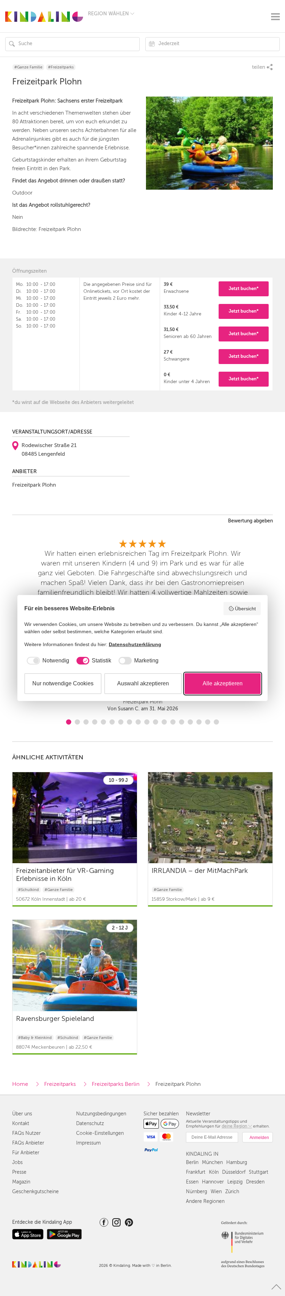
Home (20, 1084)
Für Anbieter (25, 1152)
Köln (214, 1172)
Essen (192, 1181)
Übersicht (245, 608)
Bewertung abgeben (250, 521)
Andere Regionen (205, 1201)
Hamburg (236, 1162)
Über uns (22, 1113)
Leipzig (235, 1181)
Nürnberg (196, 1191)
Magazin (21, 1181)
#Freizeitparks (61, 67)
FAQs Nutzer (26, 1133)
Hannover (213, 1181)
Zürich (232, 1191)
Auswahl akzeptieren (143, 683)
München (212, 1162)
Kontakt (20, 1123)
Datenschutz (90, 1123)
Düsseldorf (233, 1172)
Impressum (88, 1143)
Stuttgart (258, 1172)
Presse (19, 1172)
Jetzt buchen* (244, 288)
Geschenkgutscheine (35, 1191)
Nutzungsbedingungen (101, 1113)
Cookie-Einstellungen (100, 1133)
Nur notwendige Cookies (62, 683)
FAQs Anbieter (28, 1143)
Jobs (17, 1162)
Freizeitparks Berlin (115, 1084)
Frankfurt (195, 1172)
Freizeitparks (60, 1084)
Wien (216, 1191)
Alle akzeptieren (223, 683)
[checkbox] (46, 661)
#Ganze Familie (28, 67)
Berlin (192, 1162)
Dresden (255, 1181)
